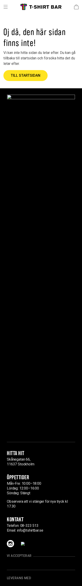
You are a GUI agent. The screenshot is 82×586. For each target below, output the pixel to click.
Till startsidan (25, 75)
